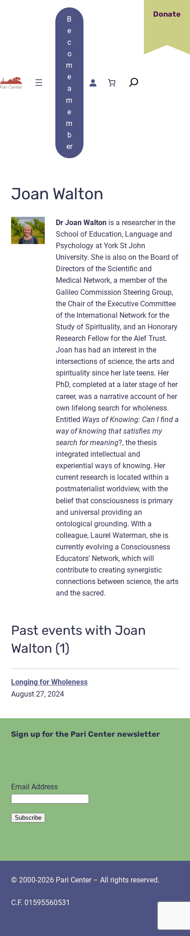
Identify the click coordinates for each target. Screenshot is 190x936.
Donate (167, 14)
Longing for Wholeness (49, 682)
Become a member (69, 83)
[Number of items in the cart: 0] (111, 82)
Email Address (34, 786)
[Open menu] (38, 82)
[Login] (92, 82)
